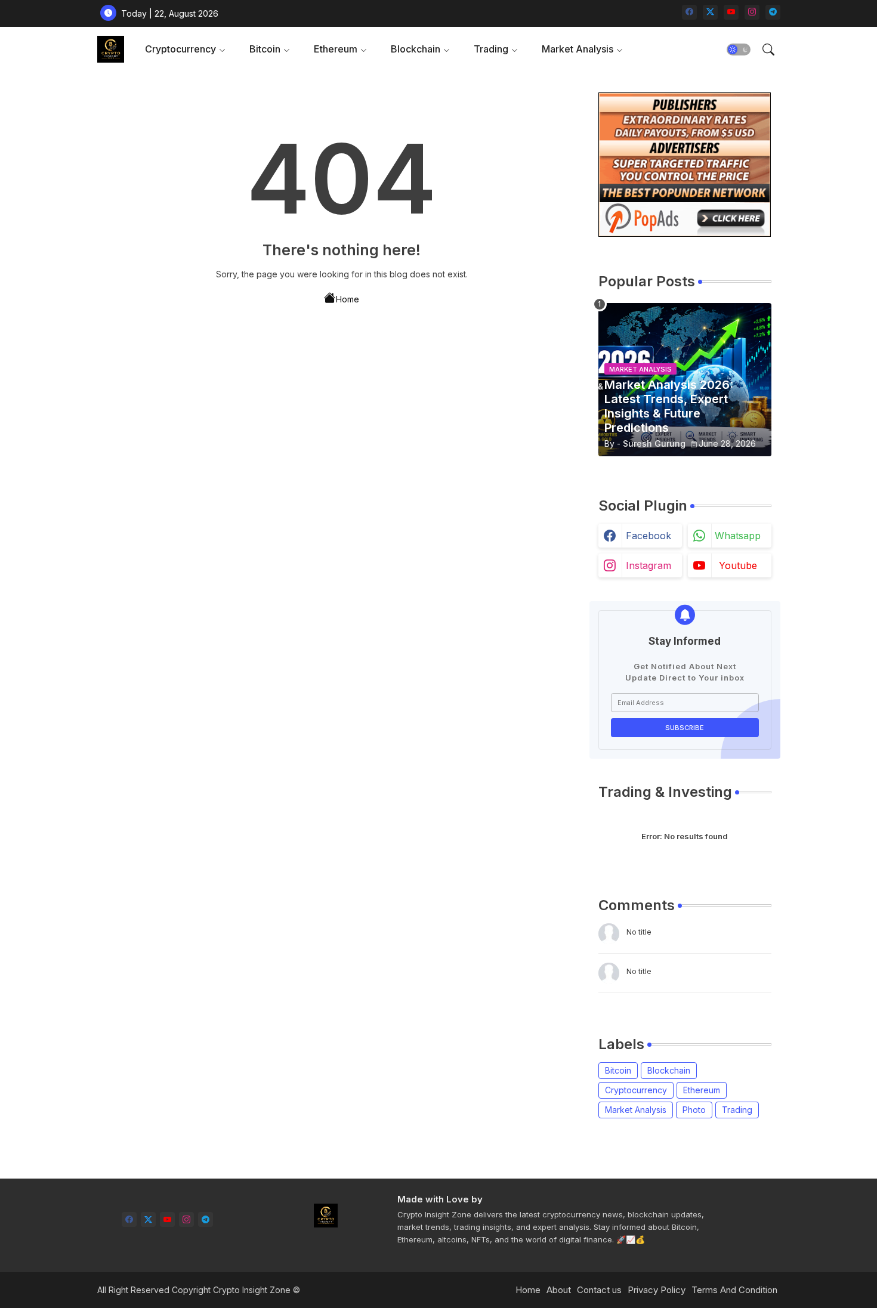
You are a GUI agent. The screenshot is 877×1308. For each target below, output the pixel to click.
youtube (738, 565)
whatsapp (738, 536)
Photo (694, 1110)
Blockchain (415, 49)
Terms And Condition (734, 1289)
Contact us (599, 1289)
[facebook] (689, 12)
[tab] (185, 49)
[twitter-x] (710, 12)
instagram (648, 565)
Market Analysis (577, 49)
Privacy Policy (656, 1289)
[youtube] (731, 12)
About (558, 1289)
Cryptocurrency (180, 49)
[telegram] (772, 12)
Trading (491, 49)
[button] (739, 49)
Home (347, 299)
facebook (648, 536)
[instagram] (752, 12)
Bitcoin (264, 49)
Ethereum (335, 49)
